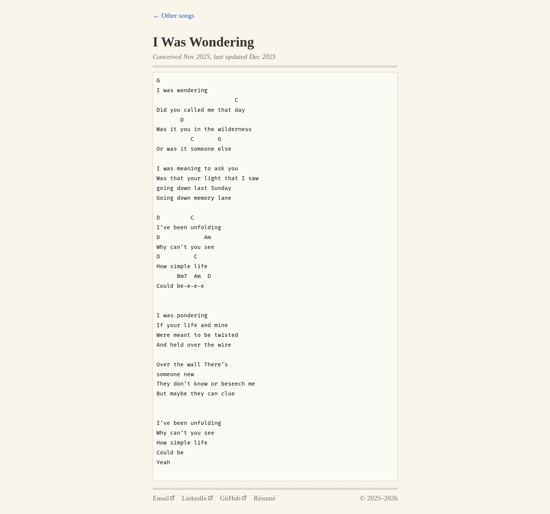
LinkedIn (194, 498)
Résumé (265, 498)
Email (161, 498)
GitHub (230, 498)
